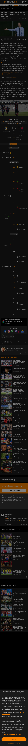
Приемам (14, 739)
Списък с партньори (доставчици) (11, 734)
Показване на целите (14, 743)
